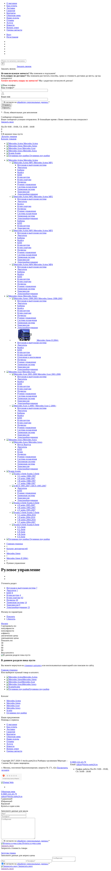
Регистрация (12, 37)
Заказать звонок (24, 66)
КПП (19, 175)
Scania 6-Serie (33, 524)
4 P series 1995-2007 (26, 505)
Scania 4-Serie (33, 503)
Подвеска (21, 182)
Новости (10, 25)
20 (17, 600)
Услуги (9, 23)
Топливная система (26, 461)
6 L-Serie (21, 529)
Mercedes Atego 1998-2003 (50, 298)
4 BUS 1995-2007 (38, 486)
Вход (8, 34)
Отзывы (10, 20)
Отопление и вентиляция (29, 357)
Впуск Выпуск (24, 444)
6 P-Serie (21, 532)
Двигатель (22, 167)
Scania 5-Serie (33, 512)
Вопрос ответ (12, 27)
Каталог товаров (9, 136)
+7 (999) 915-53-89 (9, 124)
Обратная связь (13, 15)
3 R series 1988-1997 (26, 481)
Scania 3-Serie (33, 473)
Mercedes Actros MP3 (43, 230)
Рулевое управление (26, 184)
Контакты (11, 13)
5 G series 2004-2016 (26, 515)
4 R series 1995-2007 (26, 507)
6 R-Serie (21, 534)
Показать (10, 616)
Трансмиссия (23, 192)
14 (26, 602)
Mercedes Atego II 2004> (48, 340)
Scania (18, 153)
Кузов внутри (23, 177)
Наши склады (12, 18)
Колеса (20, 204)
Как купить (11, 6)
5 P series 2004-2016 (26, 517)
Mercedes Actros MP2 (43, 196)
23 (29, 607)
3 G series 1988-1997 (26, 476)
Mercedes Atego (30, 146)
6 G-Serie (21, 527)
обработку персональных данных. (32, 102)
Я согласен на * (27, 841)
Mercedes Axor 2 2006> (45, 406)
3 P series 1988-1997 (26, 478)
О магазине (11, 3)
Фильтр (4, 623)
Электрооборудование (27, 194)
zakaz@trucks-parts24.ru (87, 764)
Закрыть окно (7, 122)
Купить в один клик (31, 843)
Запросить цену (25, 866)
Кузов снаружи (24, 179)
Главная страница (9, 670)
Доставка (10, 8)
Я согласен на (27, 102)
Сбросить (10, 619)
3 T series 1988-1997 (26, 483)
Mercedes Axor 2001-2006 (49, 374)
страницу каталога (33, 665)
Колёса (20, 172)
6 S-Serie (21, 537)
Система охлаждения (27, 187)
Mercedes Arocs (30, 151)
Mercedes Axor (28, 148)
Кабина (20, 170)
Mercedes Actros (31, 143)
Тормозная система (26, 189)
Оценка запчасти (14, 30)
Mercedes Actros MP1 (43, 162)
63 (22, 597)
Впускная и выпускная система (31, 165)
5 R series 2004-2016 (26, 520)
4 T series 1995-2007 (26, 510)
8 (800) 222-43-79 (9, 66)
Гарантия (10, 10)
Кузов (20, 452)
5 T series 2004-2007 (26, 522)
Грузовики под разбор (40, 155)
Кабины (21, 221)
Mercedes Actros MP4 (43, 264)
